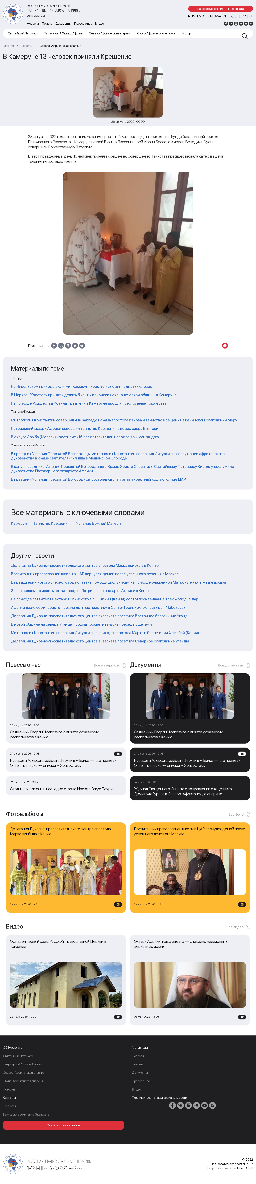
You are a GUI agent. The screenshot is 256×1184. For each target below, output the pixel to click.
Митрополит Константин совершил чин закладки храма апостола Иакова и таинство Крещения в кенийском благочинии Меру (124, 420)
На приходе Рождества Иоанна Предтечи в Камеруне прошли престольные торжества (88, 403)
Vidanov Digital (243, 1168)
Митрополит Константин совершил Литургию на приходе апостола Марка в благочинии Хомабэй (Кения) (105, 632)
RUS (191, 16)
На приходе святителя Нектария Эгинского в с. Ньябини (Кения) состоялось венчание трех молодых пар (104, 599)
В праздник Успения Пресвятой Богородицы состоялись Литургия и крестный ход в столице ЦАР (98, 479)
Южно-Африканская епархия (156, 33)
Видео (99, 23)
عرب (235, 16)
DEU (226, 16)
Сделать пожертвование (63, 1125)
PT (251, 16)
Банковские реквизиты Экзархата (220, 9)
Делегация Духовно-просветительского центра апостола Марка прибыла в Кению (85, 565)
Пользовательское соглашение (232, 1164)
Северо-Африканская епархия (110, 33)
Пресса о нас (83, 23)
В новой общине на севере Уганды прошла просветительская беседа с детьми (81, 624)
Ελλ (244, 16)
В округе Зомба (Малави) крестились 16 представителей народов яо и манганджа (85, 437)
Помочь (47, 23)
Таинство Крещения (51, 523)
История (188, 33)
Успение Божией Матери (98, 523)
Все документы (231, 665)
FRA (209, 16)
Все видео (235, 927)
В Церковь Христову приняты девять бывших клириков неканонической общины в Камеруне (94, 395)
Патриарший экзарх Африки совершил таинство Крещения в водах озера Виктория (85, 428)
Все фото (236, 814)
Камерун (19, 523)
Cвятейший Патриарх (23, 33)
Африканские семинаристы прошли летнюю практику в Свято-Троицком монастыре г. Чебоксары (98, 607)
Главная (8, 46)
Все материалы (107, 665)
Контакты (9, 1106)
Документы (63, 23)
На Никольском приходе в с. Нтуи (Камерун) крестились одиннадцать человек (81, 386)
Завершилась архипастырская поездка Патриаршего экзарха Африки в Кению (80, 590)
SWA (217, 16)
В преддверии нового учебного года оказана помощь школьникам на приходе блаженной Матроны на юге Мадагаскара (118, 582)
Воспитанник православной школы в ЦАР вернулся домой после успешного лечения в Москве (95, 574)
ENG (200, 16)
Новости (33, 23)
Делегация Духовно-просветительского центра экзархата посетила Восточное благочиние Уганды (100, 616)
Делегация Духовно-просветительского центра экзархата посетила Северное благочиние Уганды (100, 641)
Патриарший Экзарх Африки (63, 33)
